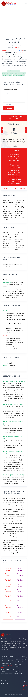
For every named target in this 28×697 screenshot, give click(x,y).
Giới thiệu (18, 664)
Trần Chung (17, 47)
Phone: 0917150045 (19, 670)
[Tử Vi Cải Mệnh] (9, 3)
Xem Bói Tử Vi (19, 674)
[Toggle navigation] (25, 3)
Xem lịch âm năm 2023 (8, 606)
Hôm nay (14, 188)
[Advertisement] (14, 21)
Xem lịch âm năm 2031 (20, 590)
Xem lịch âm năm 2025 (8, 617)
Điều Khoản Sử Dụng (21, 657)
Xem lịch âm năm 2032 (20, 596)
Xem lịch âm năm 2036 (20, 617)
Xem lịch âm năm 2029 (20, 580)
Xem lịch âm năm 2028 (20, 574)
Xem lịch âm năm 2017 (8, 574)
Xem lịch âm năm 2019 (8, 585)
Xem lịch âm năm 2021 (8, 596)
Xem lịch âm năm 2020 (8, 590)
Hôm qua (5, 188)
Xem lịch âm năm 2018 (8, 580)
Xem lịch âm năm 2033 (20, 601)
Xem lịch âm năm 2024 (8, 611)
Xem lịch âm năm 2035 (20, 611)
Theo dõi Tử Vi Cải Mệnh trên (10, 50)
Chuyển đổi (8, 108)
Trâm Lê (8, 45)
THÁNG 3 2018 (14, 124)
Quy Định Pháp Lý (20, 662)
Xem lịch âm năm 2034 (20, 606)
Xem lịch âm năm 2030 (20, 585)
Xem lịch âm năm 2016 (8, 569)
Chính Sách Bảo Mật (20, 659)
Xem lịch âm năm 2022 (8, 601)
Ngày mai (22, 188)
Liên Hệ (17, 666)
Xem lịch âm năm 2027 (20, 569)
